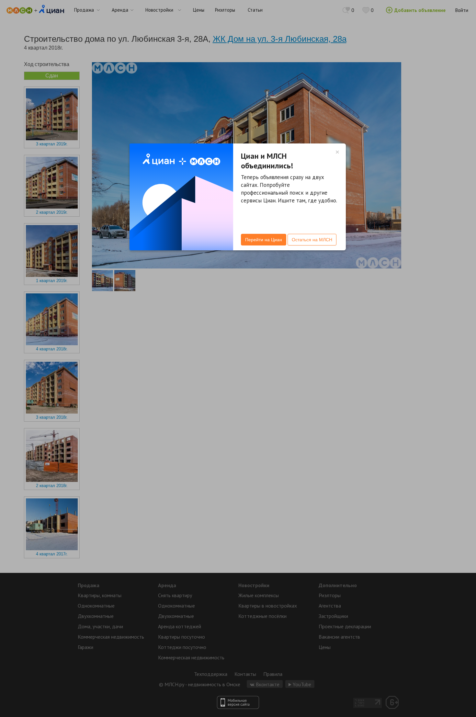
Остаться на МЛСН (312, 239)
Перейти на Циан (263, 239)
